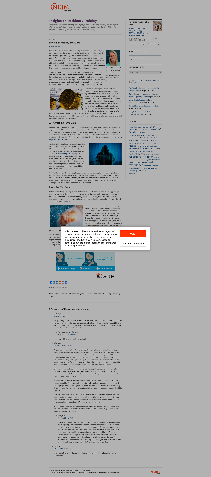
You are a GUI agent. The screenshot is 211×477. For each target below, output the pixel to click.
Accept (133, 234)
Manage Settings (133, 243)
